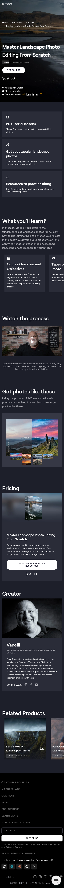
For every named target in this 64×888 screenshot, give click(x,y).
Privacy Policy (14, 847)
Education (17, 22)
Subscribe (32, 838)
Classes (30, 22)
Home (5, 22)
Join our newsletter (16, 822)
